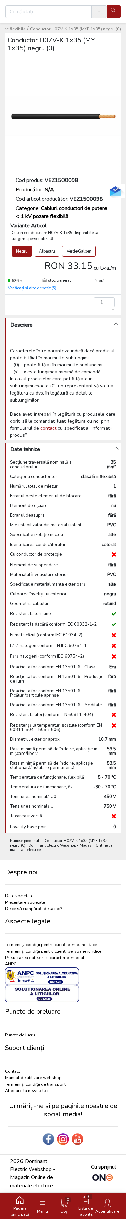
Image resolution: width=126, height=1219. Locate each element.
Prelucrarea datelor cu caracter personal (44, 958)
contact (48, 428)
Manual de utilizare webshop (33, 1078)
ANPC (11, 964)
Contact (12, 1071)
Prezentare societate (25, 902)
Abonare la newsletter (27, 1091)
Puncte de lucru (20, 1035)
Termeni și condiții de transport (35, 1084)
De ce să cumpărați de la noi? (33, 909)
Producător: (35, 189)
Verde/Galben (79, 251)
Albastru (47, 251)
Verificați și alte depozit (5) (32, 288)
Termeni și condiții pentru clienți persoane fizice (51, 945)
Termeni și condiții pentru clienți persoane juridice (53, 951)
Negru (22, 251)
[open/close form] (115, 191)
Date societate (19, 896)
